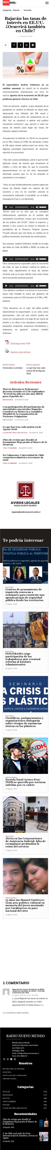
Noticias (16, 10)
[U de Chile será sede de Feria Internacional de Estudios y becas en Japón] (43, 1136)
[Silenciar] (37, 207)
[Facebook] (14, 45)
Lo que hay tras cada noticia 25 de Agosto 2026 (22, 428)
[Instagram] (7, 1059)
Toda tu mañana (10, 448)
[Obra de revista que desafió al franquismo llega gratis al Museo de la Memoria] (43, 1122)
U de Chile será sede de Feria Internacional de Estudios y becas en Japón (20, 1135)
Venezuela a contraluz (13, 368)
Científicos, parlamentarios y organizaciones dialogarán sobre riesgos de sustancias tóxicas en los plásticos (24, 722)
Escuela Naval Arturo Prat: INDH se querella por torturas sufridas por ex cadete (25, 782)
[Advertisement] (25, 944)
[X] (20, 45)
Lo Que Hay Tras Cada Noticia (15, 433)
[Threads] (14, 1059)
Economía (27, 10)
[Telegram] (32, 45)
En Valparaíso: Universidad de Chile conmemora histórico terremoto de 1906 (23, 457)
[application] (25, 207)
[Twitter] (4, 1059)
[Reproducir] (6, 207)
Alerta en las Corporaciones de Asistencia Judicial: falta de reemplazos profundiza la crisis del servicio (25, 842)
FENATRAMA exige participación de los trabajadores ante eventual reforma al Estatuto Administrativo (22, 659)
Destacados (8, 400)
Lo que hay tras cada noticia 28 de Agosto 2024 (35, 371)
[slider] (43, 206)
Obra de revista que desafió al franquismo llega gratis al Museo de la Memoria (25, 442)
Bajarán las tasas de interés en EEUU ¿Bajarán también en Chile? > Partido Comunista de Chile (28, 991)
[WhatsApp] (26, 45)
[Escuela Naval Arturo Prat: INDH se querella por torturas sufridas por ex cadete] (25, 756)
